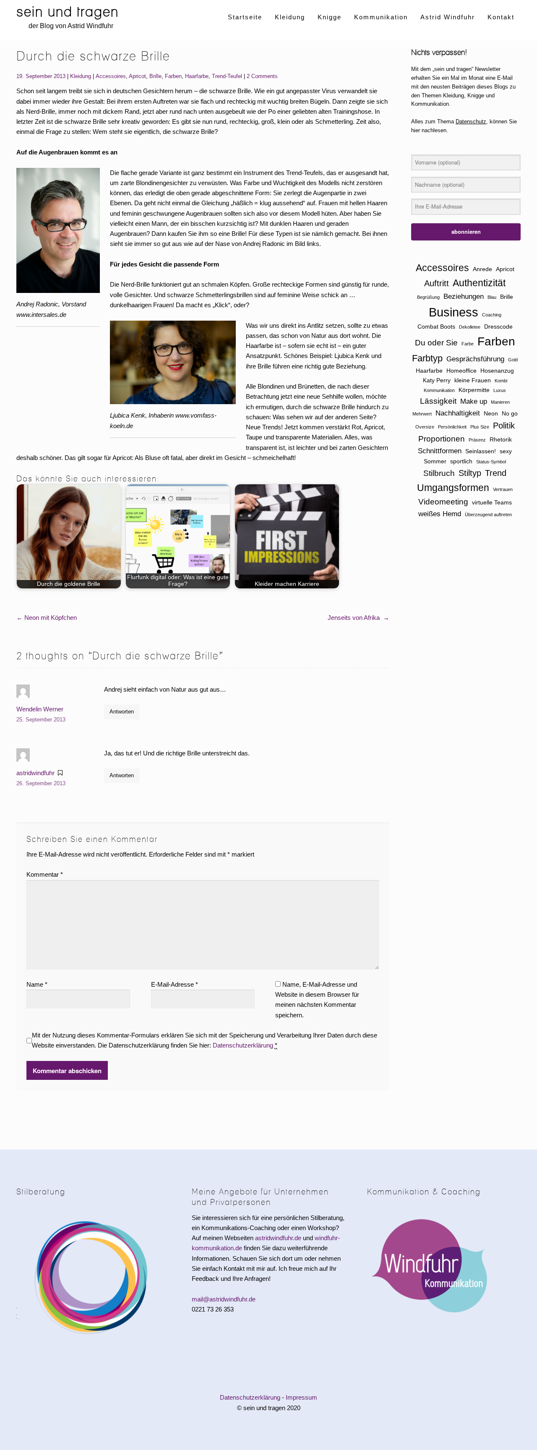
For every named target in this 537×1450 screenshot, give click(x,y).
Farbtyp (427, 358)
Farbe (467, 343)
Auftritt (436, 283)
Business (453, 312)
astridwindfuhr (35, 772)
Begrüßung (428, 297)
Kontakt (500, 17)
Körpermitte (474, 390)
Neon (491, 413)
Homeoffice (461, 370)
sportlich (461, 461)
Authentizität (479, 282)
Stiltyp (470, 473)
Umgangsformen (453, 487)
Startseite (245, 17)
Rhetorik (501, 439)
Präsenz (477, 439)
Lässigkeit (438, 401)
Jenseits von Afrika (358, 617)
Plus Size (479, 426)
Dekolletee (469, 326)
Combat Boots (436, 326)
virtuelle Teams (492, 502)
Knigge (329, 17)
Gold (513, 359)
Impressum (301, 1397)
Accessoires (111, 76)
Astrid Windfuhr (447, 17)
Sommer (435, 461)
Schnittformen (439, 451)
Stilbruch (439, 473)
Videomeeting (443, 501)
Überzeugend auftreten (488, 514)
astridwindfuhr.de (278, 1237)
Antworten (121, 711)
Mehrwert (422, 413)
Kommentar (44, 874)
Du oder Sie (436, 342)
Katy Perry (437, 380)
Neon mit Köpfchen (46, 617)
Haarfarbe (197, 76)
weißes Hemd (439, 514)
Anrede (482, 269)
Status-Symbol (491, 461)
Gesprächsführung (475, 359)
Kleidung (290, 17)
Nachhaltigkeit (457, 413)
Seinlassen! (480, 451)
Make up (473, 401)
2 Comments (262, 76)
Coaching (491, 314)
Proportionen (441, 438)
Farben (173, 76)
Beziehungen (463, 296)
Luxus (499, 390)
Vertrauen (503, 489)
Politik (504, 425)
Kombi (501, 380)
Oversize (424, 426)
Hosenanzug (497, 370)
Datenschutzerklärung (243, 1045)
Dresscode (498, 326)
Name (36, 984)
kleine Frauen (472, 380)
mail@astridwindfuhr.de (223, 1299)
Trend (495, 473)
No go (510, 413)
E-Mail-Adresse (174, 984)
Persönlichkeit (452, 426)
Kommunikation (381, 17)
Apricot (137, 76)
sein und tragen (67, 11)
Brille (155, 76)
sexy (506, 451)
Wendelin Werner (39, 709)
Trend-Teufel (227, 76)
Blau (491, 297)
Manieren (500, 402)
